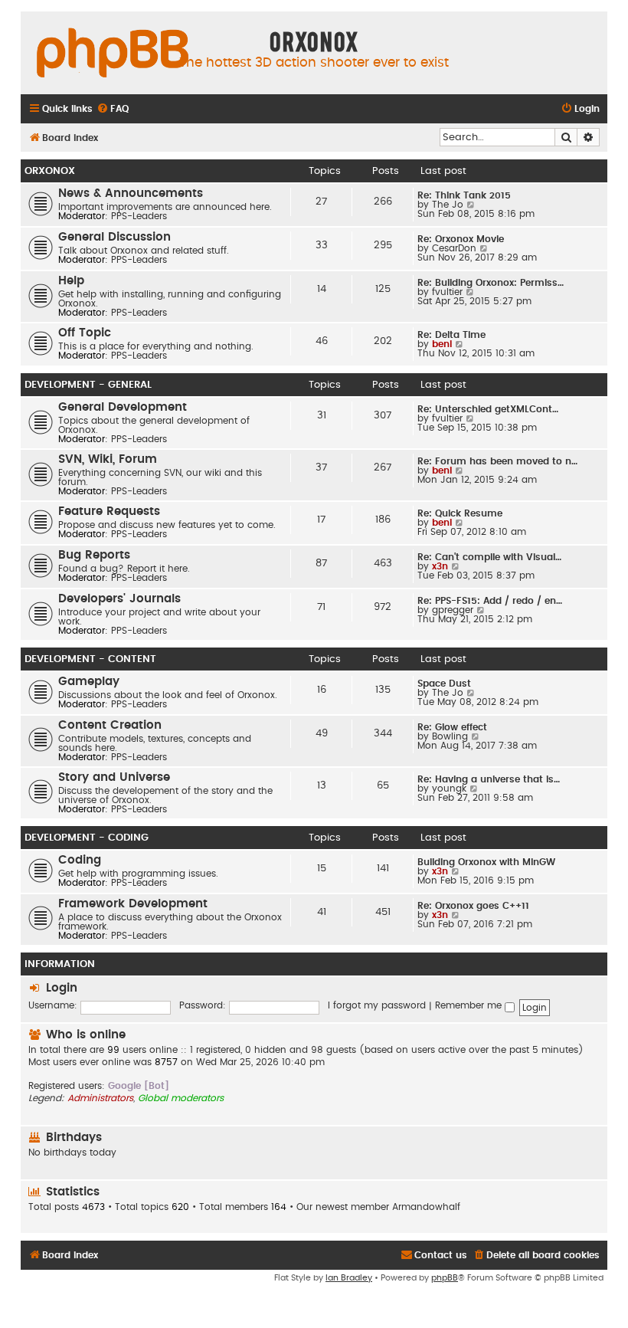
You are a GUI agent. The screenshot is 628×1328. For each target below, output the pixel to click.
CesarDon (454, 248)
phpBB (444, 1278)
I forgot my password (377, 1005)
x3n (440, 566)
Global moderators (181, 1098)
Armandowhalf (426, 1207)
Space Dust (444, 683)
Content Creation (110, 725)
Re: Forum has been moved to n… (497, 461)
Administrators (100, 1098)
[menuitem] (112, 109)
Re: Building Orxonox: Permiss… (490, 282)
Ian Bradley (348, 1278)
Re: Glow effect (452, 727)
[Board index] (113, 53)
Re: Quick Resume (459, 513)
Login (61, 988)
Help (71, 281)
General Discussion (114, 237)
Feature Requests (109, 511)
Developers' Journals (119, 599)
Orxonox (50, 171)
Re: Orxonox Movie (460, 239)
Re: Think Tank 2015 (464, 195)
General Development (122, 407)
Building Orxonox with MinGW (486, 862)
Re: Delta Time (451, 334)
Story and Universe (114, 777)
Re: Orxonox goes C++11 (473, 905)
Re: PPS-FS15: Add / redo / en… (489, 600)
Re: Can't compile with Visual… (489, 557)
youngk (449, 788)
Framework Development (133, 904)
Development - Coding (87, 837)
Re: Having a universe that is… (488, 779)
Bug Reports (94, 555)
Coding (79, 860)
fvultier (447, 292)
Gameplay (88, 681)
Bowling (450, 736)
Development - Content (90, 659)
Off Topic (84, 333)
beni (442, 344)
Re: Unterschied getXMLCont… (487, 409)
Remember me (470, 1005)
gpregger (452, 610)
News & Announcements (130, 193)
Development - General (88, 384)
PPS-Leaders (139, 216)
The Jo (447, 204)
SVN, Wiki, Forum (107, 459)
